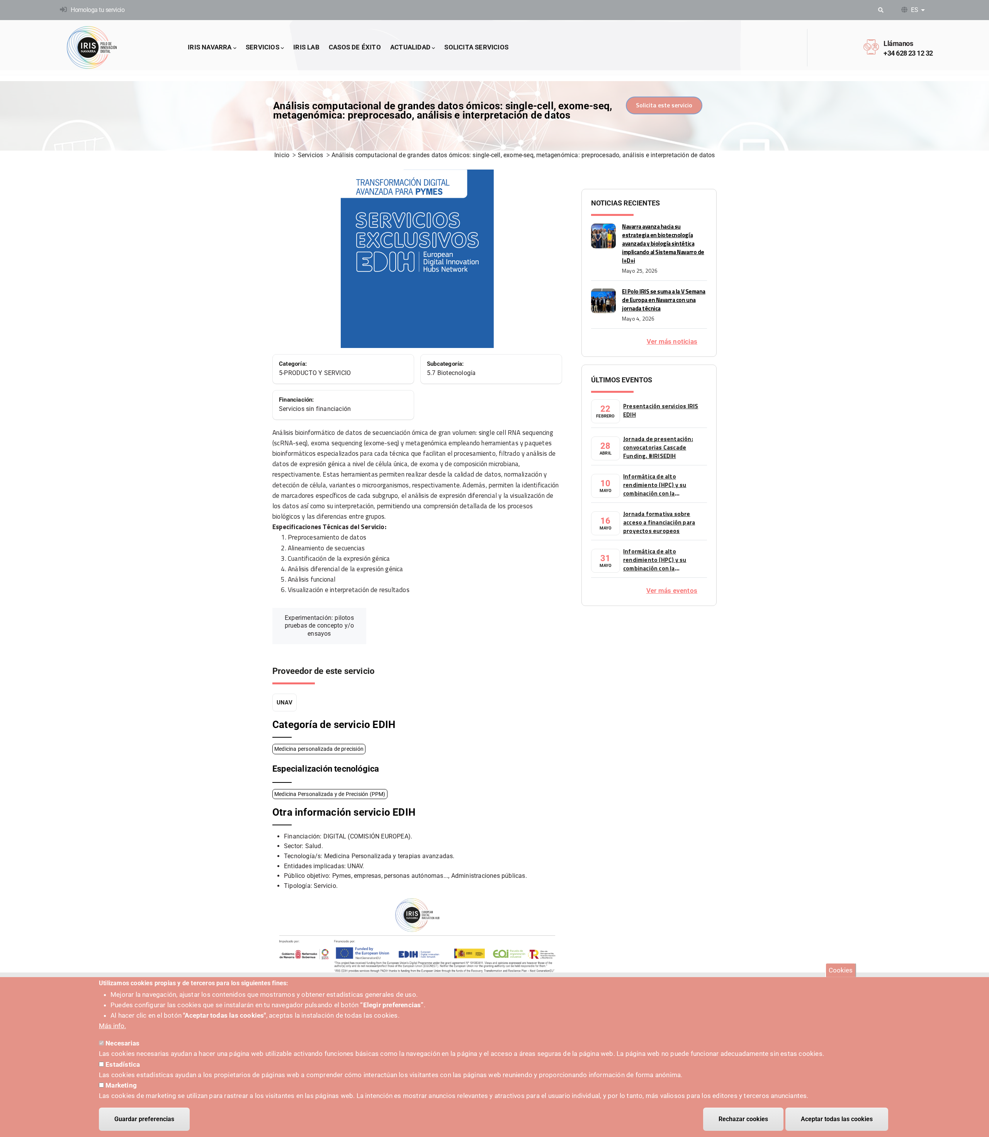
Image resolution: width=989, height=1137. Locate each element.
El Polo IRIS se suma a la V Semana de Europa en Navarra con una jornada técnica (663, 300)
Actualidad (410, 47)
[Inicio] (92, 47)
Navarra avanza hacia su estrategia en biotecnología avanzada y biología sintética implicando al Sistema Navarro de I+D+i (663, 243)
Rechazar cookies (743, 1118)
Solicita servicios (476, 47)
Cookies (841, 970)
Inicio (281, 155)
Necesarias (122, 1043)
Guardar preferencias (144, 1118)
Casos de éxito (355, 47)
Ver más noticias (672, 341)
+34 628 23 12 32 (908, 53)
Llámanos (898, 43)
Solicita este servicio (664, 105)
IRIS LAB (306, 47)
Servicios (262, 47)
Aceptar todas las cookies (837, 1118)
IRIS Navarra (209, 47)
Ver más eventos (671, 590)
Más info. (112, 1026)
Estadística (122, 1064)
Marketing (121, 1085)
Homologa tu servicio (97, 10)
